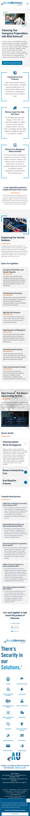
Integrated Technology (22, 680)
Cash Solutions (21, 737)
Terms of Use (17, 791)
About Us (6, 789)
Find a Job (16, 631)
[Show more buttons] (27, 425)
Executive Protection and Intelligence (8, 703)
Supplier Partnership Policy (16, 797)
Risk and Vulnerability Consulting (8, 691)
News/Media (13, 789)
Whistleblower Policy (16, 794)
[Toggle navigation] (27, 3)
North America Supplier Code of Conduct (16, 796)
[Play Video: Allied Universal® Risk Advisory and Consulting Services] (15, 417)
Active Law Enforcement (21, 702)
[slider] (15, 425)
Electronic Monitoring (8, 737)
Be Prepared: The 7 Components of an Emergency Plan (14, 776)
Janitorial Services (22, 747)
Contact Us (16, 627)
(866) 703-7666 (16, 623)
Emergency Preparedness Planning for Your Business (14, 779)
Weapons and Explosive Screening (8, 714)
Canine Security (22, 691)
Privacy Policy (9, 791)
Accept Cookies (15, 814)
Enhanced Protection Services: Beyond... (15, 782)
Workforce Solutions (8, 747)
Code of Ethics (10, 793)
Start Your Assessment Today (12, 63)
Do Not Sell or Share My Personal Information (15, 810)
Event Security (22, 714)
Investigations (8, 725)
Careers (19, 789)
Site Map (24, 791)
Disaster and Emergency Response (21, 726)
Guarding (7, 680)
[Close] (28, 800)
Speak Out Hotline (20, 793)
